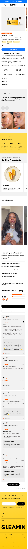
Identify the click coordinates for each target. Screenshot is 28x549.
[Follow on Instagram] (6, 538)
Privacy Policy (11, 542)
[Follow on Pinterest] (11, 538)
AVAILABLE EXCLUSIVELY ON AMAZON (13, 1)
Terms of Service (18, 542)
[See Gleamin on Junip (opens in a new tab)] (23, 488)
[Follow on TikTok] (20, 538)
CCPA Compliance (5, 544)
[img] (8, 317)
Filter (14, 311)
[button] (17, 294)
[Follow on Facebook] (2, 538)
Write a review (13, 306)
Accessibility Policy (14, 544)
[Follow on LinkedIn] (24, 538)
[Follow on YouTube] (15, 538)
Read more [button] (5, 337)
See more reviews (13, 484)
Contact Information (5, 546)
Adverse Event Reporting (16, 546)
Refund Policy (4, 542)
